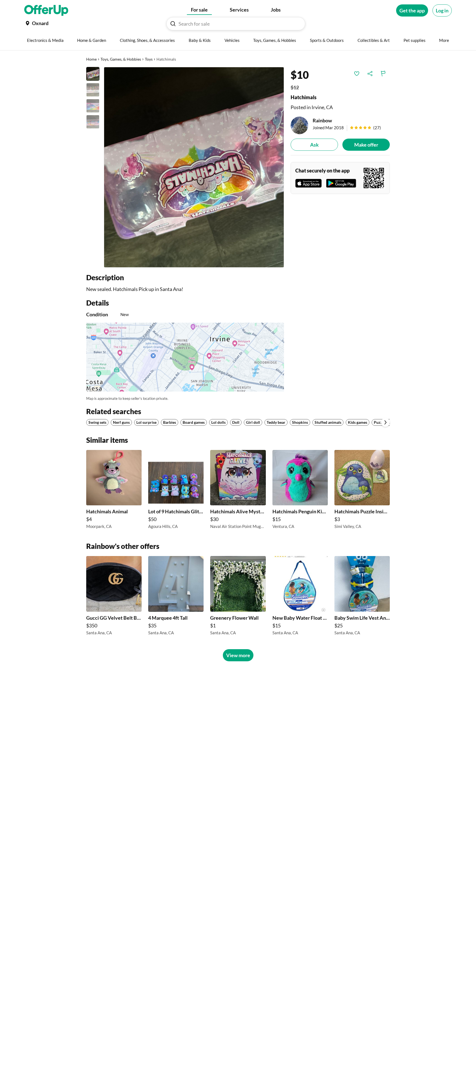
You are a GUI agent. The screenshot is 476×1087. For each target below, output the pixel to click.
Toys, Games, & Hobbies (121, 59)
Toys (149, 59)
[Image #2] (92, 90)
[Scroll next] (385, 422)
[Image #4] (92, 122)
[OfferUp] (46, 10)
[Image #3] (92, 106)
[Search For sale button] (173, 23)
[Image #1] (92, 74)
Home (91, 59)
